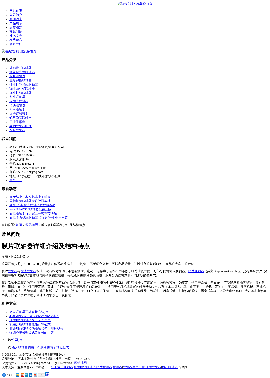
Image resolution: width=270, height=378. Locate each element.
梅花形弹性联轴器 (22, 72)
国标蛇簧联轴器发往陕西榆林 (30, 201)
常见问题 (15, 31)
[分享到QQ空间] (17, 374)
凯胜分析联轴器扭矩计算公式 (30, 324)
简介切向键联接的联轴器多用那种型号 (36, 328)
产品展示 (15, 23)
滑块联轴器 (17, 105)
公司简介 (15, 15)
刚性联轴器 (17, 97)
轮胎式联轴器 (18, 101)
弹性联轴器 (153, 367)
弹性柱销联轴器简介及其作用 (30, 320)
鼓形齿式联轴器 (20, 68)
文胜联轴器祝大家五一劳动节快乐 (33, 213)
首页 (19, 225)
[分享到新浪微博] (22, 374)
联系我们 (15, 44)
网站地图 (80, 363)
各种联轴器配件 (20, 126)
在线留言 (15, 40)
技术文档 (15, 35)
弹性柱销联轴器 (20, 92)
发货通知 (15, 27)
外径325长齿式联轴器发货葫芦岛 (32, 205)
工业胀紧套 (17, 122)
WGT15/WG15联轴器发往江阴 (30, 209)
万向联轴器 (17, 109)
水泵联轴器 (17, 130)
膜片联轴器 (17, 76)
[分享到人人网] (30, 374)
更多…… (15, 180)
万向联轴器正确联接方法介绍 (30, 312)
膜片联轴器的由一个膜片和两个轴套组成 (40, 347)
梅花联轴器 (170, 367)
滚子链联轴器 (18, 113)
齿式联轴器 (28, 271)
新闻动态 (15, 19)
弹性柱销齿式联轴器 (23, 84)
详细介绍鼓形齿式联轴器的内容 (31, 332)
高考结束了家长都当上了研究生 (31, 196)
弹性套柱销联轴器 (22, 88)
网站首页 (15, 10)
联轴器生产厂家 (134, 367)
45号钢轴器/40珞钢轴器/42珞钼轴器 (34, 316)
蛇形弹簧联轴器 (20, 117)
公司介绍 (18, 340)
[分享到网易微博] (35, 374)
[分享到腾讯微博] (26, 374)
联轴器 (12, 271)
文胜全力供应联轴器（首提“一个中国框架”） (40, 217)
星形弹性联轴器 (20, 80)
